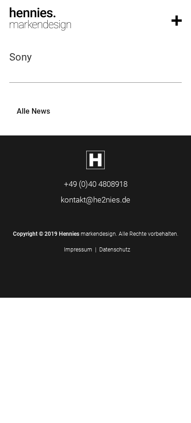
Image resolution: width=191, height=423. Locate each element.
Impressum (78, 249)
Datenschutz (114, 249)
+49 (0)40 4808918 (95, 184)
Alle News (33, 111)
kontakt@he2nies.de (95, 199)
